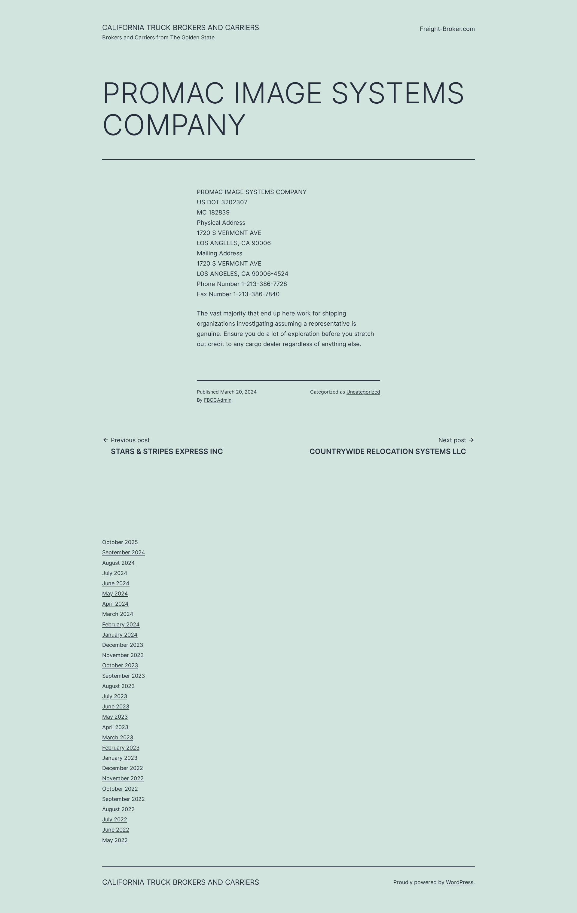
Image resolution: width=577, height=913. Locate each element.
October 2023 (120, 665)
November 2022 (123, 778)
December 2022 (122, 768)
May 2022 (115, 840)
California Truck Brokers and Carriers (180, 27)
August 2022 (118, 809)
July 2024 (114, 573)
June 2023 (115, 706)
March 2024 (117, 614)
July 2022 (114, 819)
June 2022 (115, 829)
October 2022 (120, 789)
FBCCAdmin (217, 400)
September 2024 (123, 552)
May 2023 (115, 717)
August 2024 (118, 563)
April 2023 (115, 727)
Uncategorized (363, 392)
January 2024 (120, 634)
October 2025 (120, 542)
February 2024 (121, 624)
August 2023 (118, 686)
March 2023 (117, 737)
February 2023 (120, 747)
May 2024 (115, 593)
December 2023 (122, 645)
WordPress (459, 882)
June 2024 (116, 583)
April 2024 (115, 604)
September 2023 (123, 676)
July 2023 (114, 696)
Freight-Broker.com (447, 28)
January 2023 (119, 758)
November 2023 (123, 655)
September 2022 (123, 799)
